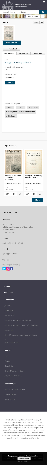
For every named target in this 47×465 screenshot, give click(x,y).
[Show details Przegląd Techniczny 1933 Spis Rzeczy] (39, 193)
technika (9, 107)
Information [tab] (23, 53)
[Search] (43, 12)
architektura (10, 116)
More (37, 200)
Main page (8, 292)
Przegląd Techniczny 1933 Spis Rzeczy (33, 176)
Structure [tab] (38, 53)
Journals (8, 305)
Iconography (9, 330)
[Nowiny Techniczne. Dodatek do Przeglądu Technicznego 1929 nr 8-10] (13, 162)
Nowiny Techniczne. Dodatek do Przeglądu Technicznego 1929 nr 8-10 (13, 177)
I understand (24, 458)
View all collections (12, 342)
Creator (8, 361)
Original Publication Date (14, 371)
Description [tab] (9, 53)
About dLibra (10, 399)
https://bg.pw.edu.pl (10, 264)
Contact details (10, 394)
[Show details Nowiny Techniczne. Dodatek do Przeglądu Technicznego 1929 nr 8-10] (19, 193)
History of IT (9, 315)
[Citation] (41, 22)
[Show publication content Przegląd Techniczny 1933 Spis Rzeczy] (33, 193)
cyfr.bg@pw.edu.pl (9, 254)
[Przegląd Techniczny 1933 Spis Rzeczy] (33, 162)
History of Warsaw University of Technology (21, 325)
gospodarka (33, 107)
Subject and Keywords (13, 376)
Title (6, 356)
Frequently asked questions (15, 389)
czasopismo (9, 77)
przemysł (20, 107)
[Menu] (44, 2)
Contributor (9, 366)
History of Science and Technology (18, 320)
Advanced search (33, 16)
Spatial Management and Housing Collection (21, 335)
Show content (11, 42)
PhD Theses (9, 310)
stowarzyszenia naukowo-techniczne (20, 112)
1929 (6, 70)
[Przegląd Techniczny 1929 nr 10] (8, 33)
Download (12, 49)
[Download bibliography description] (7, 193)
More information (32, 456)
